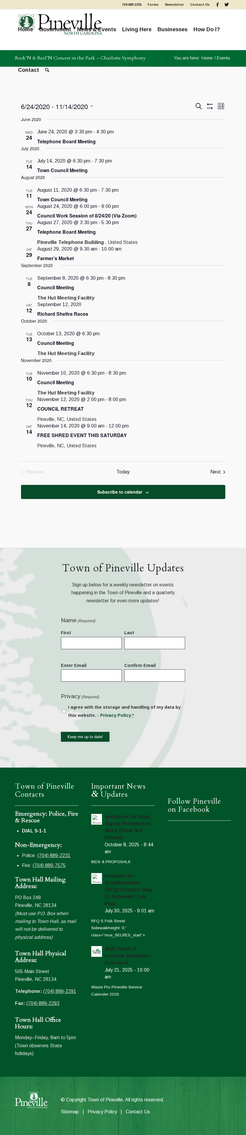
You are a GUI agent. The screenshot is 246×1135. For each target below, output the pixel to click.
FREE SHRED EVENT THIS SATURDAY (82, 435)
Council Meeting (55, 287)
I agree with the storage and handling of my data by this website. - (124, 711)
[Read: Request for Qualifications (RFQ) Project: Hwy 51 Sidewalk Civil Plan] (96, 878)
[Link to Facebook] (217, 4)
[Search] (47, 70)
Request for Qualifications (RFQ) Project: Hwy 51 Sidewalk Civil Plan (128, 890)
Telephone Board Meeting (66, 141)
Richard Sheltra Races (62, 313)
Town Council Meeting (62, 170)
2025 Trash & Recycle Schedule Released (127, 956)
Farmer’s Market (55, 258)
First (66, 632)
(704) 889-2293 (42, 1003)
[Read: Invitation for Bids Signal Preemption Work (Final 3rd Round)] (96, 819)
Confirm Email (140, 665)
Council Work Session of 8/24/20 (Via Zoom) (86, 215)
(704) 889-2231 (54, 855)
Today (123, 471)
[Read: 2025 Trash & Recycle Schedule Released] (96, 951)
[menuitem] (153, 4)
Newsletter (174, 4)
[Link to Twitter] (226, 4)
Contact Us (200, 4)
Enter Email (73, 665)
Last (129, 632)
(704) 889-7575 (49, 865)
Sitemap (70, 1111)
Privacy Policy (115, 715)
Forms (153, 4)
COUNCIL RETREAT (60, 408)
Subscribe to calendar (119, 492)
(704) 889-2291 (59, 991)
